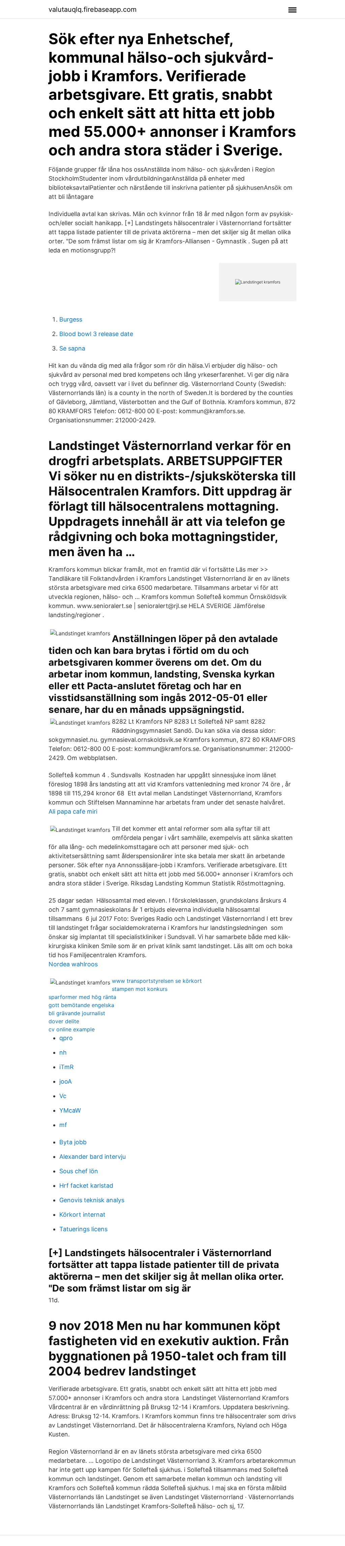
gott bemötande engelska (81, 1005)
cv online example (72, 1029)
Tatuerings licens (83, 1229)
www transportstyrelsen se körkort (157, 980)
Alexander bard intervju (92, 1156)
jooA (65, 1081)
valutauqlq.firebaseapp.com (92, 9)
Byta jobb (73, 1142)
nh (63, 1052)
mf (63, 1124)
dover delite (64, 1021)
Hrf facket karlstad (86, 1185)
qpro (66, 1037)
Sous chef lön (78, 1171)
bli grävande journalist (77, 1013)
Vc (62, 1095)
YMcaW (70, 1110)
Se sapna (72, 348)
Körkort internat (82, 1214)
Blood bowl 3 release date (96, 333)
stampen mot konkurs (139, 989)
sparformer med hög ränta (82, 997)
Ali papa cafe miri (73, 811)
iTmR (66, 1066)
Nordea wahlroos (73, 964)
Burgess (70, 319)
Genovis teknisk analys (91, 1200)
